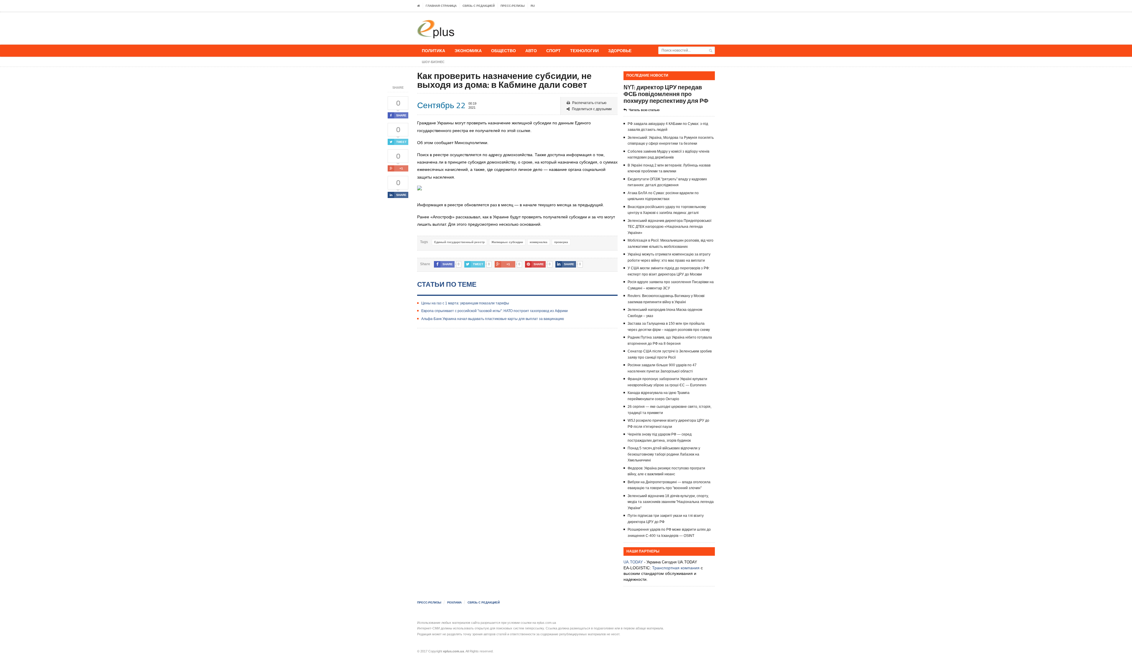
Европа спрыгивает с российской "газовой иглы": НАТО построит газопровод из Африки (494, 311)
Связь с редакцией (479, 5)
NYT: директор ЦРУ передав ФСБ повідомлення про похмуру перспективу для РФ (665, 94)
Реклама (454, 602)
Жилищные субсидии (507, 242)
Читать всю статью (644, 110)
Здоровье (619, 50)
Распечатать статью (589, 103)
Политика (433, 50)
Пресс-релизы (513, 5)
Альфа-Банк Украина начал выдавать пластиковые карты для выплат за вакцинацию (492, 319)
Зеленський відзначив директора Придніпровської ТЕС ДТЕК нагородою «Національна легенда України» (669, 227)
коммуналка (538, 242)
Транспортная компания (676, 567)
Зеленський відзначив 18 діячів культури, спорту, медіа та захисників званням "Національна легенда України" (671, 502)
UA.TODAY (633, 562)
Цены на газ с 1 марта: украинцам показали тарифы (465, 303)
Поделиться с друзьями (592, 109)
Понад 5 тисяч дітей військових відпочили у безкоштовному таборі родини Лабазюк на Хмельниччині (664, 454)
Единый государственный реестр (459, 242)
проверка (561, 242)
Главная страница (441, 5)
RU (533, 5)
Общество (503, 50)
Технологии (584, 50)
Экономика (468, 50)
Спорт (553, 50)
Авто (531, 50)
